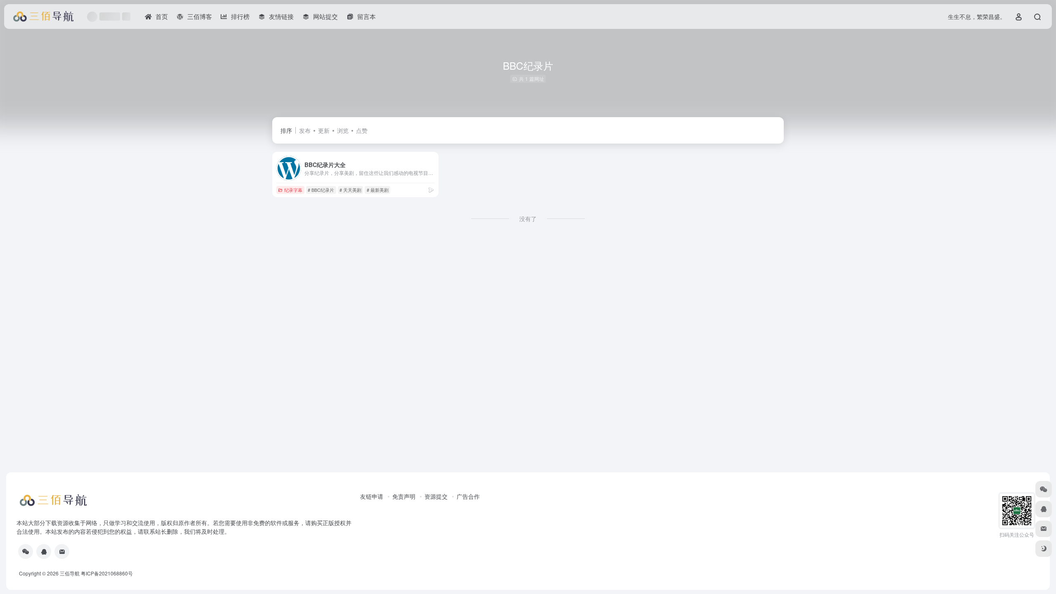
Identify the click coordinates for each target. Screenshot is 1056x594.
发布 (305, 130)
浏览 (343, 130)
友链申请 (371, 496)
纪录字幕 (293, 189)
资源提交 (436, 496)
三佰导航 (70, 573)
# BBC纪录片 (321, 189)
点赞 (362, 130)
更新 (324, 130)
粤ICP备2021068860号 (107, 573)
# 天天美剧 (350, 189)
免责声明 (403, 496)
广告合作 (468, 496)
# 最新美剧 (378, 189)
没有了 (528, 218)
